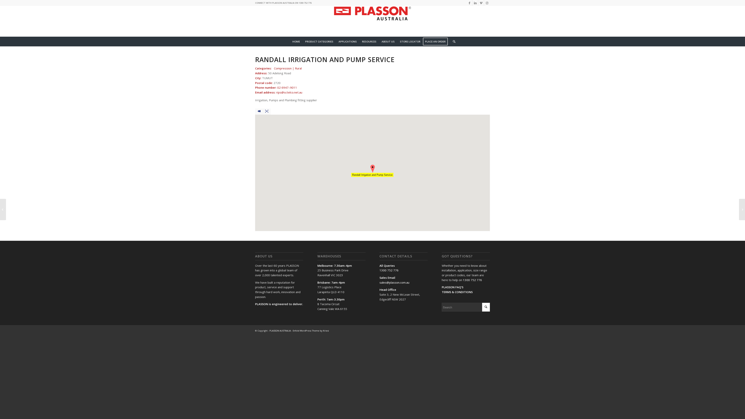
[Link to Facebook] (469, 3)
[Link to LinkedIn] (475, 3)
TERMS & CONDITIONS (457, 292)
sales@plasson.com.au (394, 282)
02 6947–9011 (287, 87)
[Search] (452, 41)
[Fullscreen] (267, 111)
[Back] (259, 111)
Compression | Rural (288, 68)
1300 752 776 (388, 270)
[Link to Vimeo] (481, 3)
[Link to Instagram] (487, 3)
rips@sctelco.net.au (289, 92)
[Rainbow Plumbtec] (3, 209)
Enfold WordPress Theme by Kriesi (311, 330)
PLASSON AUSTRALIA (280, 330)
